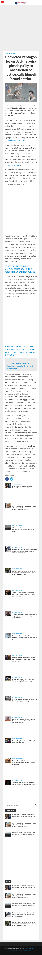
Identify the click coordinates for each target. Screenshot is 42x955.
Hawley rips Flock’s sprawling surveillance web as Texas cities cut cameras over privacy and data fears (24, 551)
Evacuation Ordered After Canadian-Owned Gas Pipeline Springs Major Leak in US (24, 637)
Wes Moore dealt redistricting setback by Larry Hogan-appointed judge (24, 700)
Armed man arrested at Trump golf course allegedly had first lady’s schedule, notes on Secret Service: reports (24, 507)
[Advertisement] (21, 28)
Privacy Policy (29, 949)
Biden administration (17, 140)
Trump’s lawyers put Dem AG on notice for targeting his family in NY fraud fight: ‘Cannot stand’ (24, 616)
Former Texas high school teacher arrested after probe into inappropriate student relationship (24, 762)
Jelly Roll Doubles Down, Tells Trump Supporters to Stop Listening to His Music (24, 783)
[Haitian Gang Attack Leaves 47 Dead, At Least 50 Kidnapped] (8, 740)
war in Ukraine (14, 165)
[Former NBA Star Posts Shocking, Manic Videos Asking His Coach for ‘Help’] (8, 679)
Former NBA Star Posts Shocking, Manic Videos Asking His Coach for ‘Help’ (23, 680)
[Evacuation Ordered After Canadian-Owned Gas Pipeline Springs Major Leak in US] (8, 635)
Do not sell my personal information (23, 950)
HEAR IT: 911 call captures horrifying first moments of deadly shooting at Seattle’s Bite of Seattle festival (24, 572)
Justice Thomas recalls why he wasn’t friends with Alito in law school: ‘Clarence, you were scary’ (24, 594)
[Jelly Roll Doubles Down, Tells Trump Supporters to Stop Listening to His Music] (8, 782)
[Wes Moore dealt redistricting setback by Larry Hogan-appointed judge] (8, 699)
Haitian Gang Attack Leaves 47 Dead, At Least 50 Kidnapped (23, 741)
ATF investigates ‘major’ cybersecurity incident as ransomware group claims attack (23, 529)
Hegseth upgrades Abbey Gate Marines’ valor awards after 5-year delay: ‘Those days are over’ (24, 659)
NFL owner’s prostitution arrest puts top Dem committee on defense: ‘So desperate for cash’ (24, 721)
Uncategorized (10, 53)
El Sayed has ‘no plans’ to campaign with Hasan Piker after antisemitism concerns (24, 487)
